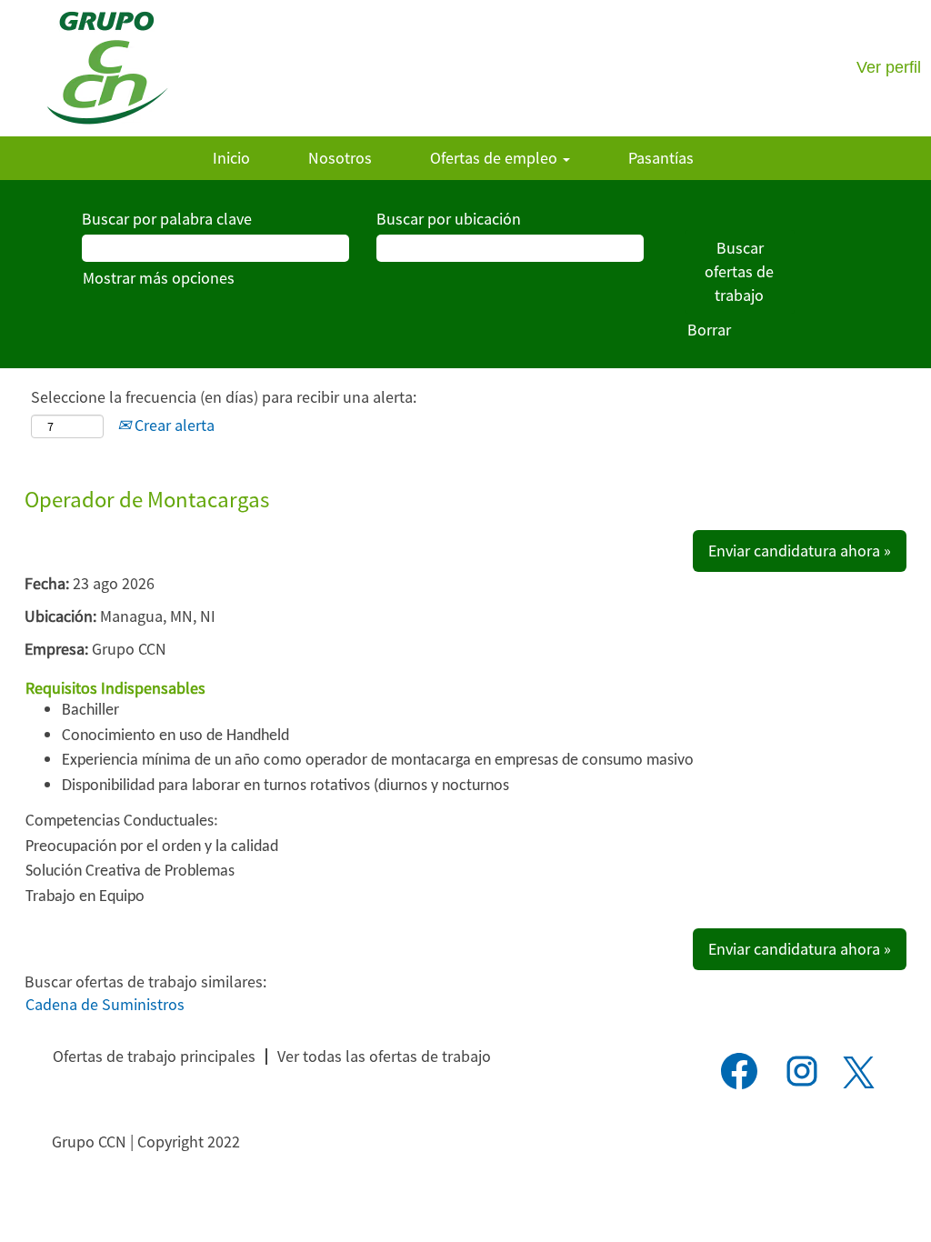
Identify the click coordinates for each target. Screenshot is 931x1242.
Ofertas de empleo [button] (495, 157)
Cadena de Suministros (105, 1004)
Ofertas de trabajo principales (154, 1056)
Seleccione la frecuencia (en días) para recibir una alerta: (223, 396)
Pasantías (661, 157)
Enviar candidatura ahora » (799, 550)
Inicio (231, 157)
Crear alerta (173, 425)
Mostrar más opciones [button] (159, 277)
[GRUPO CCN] (107, 68)
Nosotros (340, 157)
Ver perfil (888, 67)
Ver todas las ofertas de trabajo (384, 1056)
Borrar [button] (709, 329)
